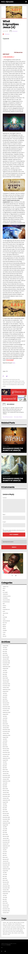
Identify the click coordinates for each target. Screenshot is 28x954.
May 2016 (5, 876)
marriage (5, 617)
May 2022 (5, 743)
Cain (6, 924)
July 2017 (4, 849)
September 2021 (6, 758)
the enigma (23, 382)
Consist (22, 381)
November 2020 (6, 777)
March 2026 (5, 655)
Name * (4, 514)
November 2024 (6, 685)
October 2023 (6, 710)
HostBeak (9, 944)
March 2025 (5, 678)
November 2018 (6, 819)
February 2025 (6, 680)
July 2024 (5, 693)
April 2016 (5, 878)
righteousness (5, 932)
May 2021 (5, 765)
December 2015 (6, 886)
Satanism (15, 932)
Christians (16, 381)
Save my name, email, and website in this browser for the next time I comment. (14, 531)
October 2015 (6, 889)
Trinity (8, 934)
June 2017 (5, 851)
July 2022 (5, 739)
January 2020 (6, 792)
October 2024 (6, 687)
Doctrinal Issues (6, 601)
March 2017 (5, 857)
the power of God (6, 384)
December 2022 (6, 729)
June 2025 (5, 672)
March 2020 (5, 788)
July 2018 (5, 826)
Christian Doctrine (6, 379)
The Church (5, 934)
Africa (4, 588)
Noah (14, 931)
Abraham (4, 922)
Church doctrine (12, 379)
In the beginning (9, 382)
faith (4, 603)
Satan (13, 932)
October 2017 (5, 844)
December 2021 (6, 752)
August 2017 (5, 848)
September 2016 (6, 868)
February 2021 (6, 771)
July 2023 (5, 716)
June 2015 (5, 897)
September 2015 (6, 891)
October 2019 (6, 798)
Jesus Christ (18, 379)
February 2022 (6, 748)
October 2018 (6, 821)
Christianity (5, 598)
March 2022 (5, 746)
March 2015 (5, 903)
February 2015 (6, 905)
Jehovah (4, 929)
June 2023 (5, 718)
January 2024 (6, 704)
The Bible (5, 630)
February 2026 (6, 657)
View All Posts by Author (8, 417)
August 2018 (5, 825)
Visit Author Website (18, 417)
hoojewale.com (6, 609)
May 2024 (5, 697)
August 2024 (5, 691)
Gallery (4, 607)
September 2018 (6, 823)
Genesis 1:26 (5, 928)
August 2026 (5, 645)
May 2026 (5, 651)
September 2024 (6, 689)
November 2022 (6, 731)
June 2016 (5, 874)
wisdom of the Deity (20, 384)
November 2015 (6, 888)
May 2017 (5, 853)
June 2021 (5, 764)
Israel (24, 928)
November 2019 (6, 796)
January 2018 (5, 838)
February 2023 (6, 725)
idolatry (18, 928)
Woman (4, 636)
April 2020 (5, 786)
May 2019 (5, 807)
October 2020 (6, 779)
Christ (13, 924)
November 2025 (6, 662)
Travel (4, 632)
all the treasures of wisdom (7, 381)
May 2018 (5, 830)
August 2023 (5, 714)
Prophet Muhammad (19, 931)
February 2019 (6, 813)
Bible (13, 381)
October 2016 (6, 867)
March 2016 (5, 880)
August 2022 (5, 737)
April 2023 (5, 722)
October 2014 (6, 912)
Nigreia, (4, 626)
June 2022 (5, 741)
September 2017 (6, 846)
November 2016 (6, 865)
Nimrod (11, 931)
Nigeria (4, 624)
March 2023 (5, 723)
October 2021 (6, 756)
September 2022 (6, 735)
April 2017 (5, 855)
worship (4, 386)
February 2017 (6, 859)
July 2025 (5, 670)
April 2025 (5, 676)
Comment (5, 497)
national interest (6, 621)
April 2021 (5, 767)
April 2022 (5, 745)
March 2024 (5, 701)
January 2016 (5, 884)
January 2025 (6, 682)
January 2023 (6, 727)
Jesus (13, 382)
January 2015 (5, 907)
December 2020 (6, 775)
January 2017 (5, 861)
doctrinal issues (19, 926)
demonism (8, 926)
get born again (10, 928)
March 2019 (5, 811)
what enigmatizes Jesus (13, 384)
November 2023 (6, 708)
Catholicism (5, 594)
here (14, 363)
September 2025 (6, 666)
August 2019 (5, 802)
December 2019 (6, 794)
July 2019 (5, 804)
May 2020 (5, 785)
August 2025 (5, 668)
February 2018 (6, 836)
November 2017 (6, 842)
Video (4, 634)
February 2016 (6, 882)
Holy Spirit (15, 928)
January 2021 (5, 773)
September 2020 (6, 781)
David (5, 926)
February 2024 (6, 703)
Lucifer (18, 929)
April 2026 (5, 653)
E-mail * (4, 522)
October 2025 (6, 664)
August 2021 (5, 760)
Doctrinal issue (13, 926)
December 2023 (6, 706)
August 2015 (5, 893)
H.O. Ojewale (7, 2)
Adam (8, 922)
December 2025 (6, 661)
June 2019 (5, 806)
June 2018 (5, 828)
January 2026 (6, 659)
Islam (4, 611)
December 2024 (6, 683)
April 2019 (5, 809)
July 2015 (5, 895)
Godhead (4, 382)
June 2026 (5, 649)
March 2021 (5, 769)
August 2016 (5, 870)
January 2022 (6, 750)
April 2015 (5, 901)
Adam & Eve (11, 922)
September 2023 (6, 712)
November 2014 (6, 910)
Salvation (19, 382)
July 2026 (5, 647)
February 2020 (6, 790)
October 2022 (6, 733)
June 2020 (5, 783)
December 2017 (6, 840)
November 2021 (6, 754)
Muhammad (7, 931)
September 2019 (6, 800)
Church (19, 381)
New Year (5, 622)
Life (3, 615)
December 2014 (6, 909)
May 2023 (5, 720)
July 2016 (5, 872)
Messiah (15, 382)
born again (5, 592)
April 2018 (5, 832)
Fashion (4, 605)
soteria (4, 628)
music (4, 619)
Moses (4, 931)
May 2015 (5, 899)
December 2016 (6, 863)
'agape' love (5, 586)
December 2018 (6, 817)
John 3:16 (14, 929)
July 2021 (5, 762)
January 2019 (5, 815)
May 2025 (5, 674)
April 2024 (5, 699)
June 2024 (5, 695)
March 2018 (5, 834)
